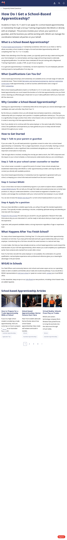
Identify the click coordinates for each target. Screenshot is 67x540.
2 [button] (29, 344)
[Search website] (59, 3)
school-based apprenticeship (12, 47)
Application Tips (7, 336)
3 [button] (33, 344)
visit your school (23, 273)
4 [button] (37, 344)
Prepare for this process (9, 216)
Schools (4, 329)
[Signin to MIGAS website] (54, 3)
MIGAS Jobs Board (24, 198)
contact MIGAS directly (8, 189)
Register (61, 537)
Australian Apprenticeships (9, 333)
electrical (52, 81)
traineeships (9, 86)
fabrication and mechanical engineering (35, 81)
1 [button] (25, 344)
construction (5, 84)
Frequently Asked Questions (12, 8)
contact (49, 273)
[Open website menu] (64, 3)
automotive (59, 81)
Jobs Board (29, 279)
